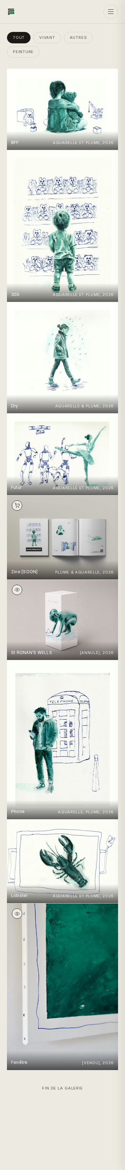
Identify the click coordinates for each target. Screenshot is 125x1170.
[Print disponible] (17, 505)
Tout (19, 37)
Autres (78, 37)
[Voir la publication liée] (17, 590)
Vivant (47, 37)
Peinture (23, 51)
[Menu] (110, 12)
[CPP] (11, 12)
